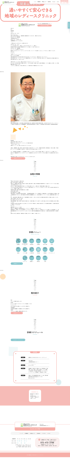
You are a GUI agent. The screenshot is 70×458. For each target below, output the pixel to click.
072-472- (31, 365)
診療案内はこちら (17, 263)
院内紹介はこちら (17, 313)
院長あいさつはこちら (18, 158)
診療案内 (26, 433)
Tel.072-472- (44, 25)
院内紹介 (38, 433)
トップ (22, 433)
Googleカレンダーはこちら (18, 339)
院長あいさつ (32, 433)
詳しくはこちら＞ (32, 377)
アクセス (44, 433)
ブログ (49, 433)
